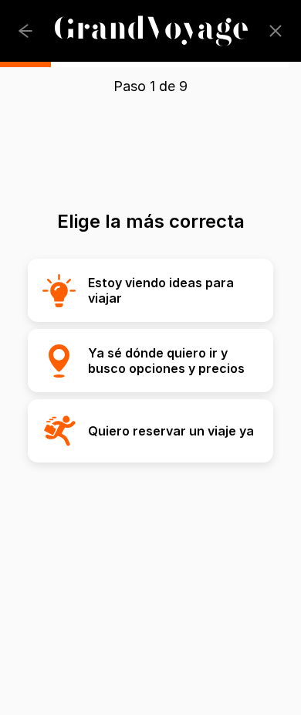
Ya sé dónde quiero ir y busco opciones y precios (166, 360)
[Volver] (25, 30)
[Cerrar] (275, 30)
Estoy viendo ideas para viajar (161, 290)
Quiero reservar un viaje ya (171, 431)
